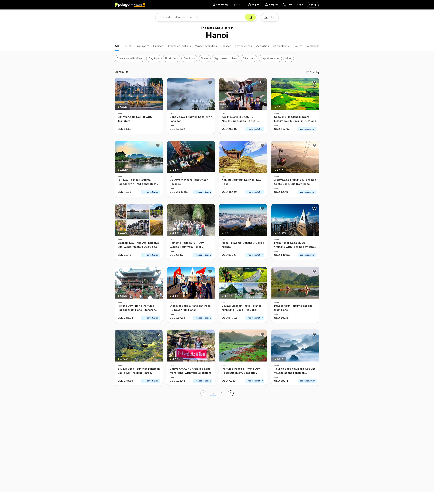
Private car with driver (130, 58)
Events (297, 46)
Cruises (158, 46)
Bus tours (189, 58)
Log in (300, 4)
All (117, 46)
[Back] (203, 393)
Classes (226, 46)
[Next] (231, 393)
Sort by (314, 72)
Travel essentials (179, 46)
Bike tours (249, 58)
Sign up (313, 4)
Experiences (243, 46)
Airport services (270, 58)
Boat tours (171, 58)
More (288, 58)
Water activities (206, 46)
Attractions (281, 46)
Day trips (154, 58)
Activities (262, 46)
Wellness (312, 46)
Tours (127, 46)
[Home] (130, 4)
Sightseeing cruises (225, 58)
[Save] (157, 82)
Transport (142, 46)
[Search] (250, 17)
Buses (204, 58)
